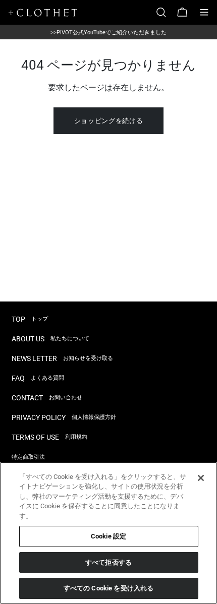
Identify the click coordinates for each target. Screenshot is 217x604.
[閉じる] (201, 478)
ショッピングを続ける (108, 121)
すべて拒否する (108, 562)
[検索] (165, 12)
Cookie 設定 (108, 536)
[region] (108, 533)
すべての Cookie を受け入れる (108, 588)
